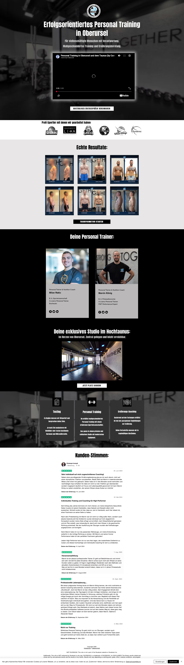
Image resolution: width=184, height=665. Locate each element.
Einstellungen (160, 662)
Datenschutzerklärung (133, 662)
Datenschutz (96, 648)
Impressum (87, 648)
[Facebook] (50, 311)
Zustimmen (173, 662)
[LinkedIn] (57, 311)
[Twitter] (53, 311)
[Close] (181, 661)
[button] (92, 360)
